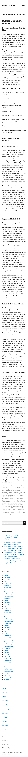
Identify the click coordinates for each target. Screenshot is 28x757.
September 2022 (8, 671)
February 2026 (8, 585)
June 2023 (7, 652)
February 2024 (8, 635)
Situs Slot (5, 737)
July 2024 (6, 625)
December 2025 (8, 590)
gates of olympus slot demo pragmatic (11, 500)
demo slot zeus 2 (9, 498)
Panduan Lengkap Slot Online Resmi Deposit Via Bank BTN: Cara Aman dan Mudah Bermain (14, 538)
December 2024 (8, 615)
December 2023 (8, 640)
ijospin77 (5, 696)
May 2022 (6, 673)
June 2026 (7, 577)
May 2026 (7, 579)
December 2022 (8, 665)
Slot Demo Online (16, 485)
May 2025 (6, 604)
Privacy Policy (6, 748)
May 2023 (6, 654)
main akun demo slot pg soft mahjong (15, 504)
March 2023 (7, 658)
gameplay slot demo (18, 498)
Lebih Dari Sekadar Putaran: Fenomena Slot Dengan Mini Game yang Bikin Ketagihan (14, 561)
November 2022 (8, 667)
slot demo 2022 (9, 507)
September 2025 (8, 596)
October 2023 (8, 644)
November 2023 (8, 642)
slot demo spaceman (16, 512)
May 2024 (6, 629)
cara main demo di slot (15, 492)
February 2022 (8, 679)
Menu (23, 5)
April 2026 (7, 581)
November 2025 (8, 592)
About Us (5, 740)
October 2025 (8, 594)
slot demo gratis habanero (18, 509)
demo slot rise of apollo (10, 496)
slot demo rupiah (6, 512)
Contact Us (5, 744)
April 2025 (7, 606)
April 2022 (7, 675)
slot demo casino (17, 507)
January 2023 (7, 663)
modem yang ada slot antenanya (10, 506)
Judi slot (4, 730)
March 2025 (7, 608)
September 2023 (8, 646)
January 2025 (7, 612)
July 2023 (6, 650)
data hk (4, 692)
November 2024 (8, 617)
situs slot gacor (6, 709)
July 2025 (6, 600)
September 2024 (8, 621)
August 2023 (7, 648)
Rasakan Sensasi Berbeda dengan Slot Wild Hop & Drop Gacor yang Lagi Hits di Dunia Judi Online (13, 548)
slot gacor (5, 713)
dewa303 (4, 717)
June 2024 (7, 627)
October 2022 (8, 669)
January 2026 (8, 587)
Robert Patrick (8, 5)
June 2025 (7, 602)
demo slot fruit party (19, 493)
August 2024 (7, 623)
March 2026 (7, 583)
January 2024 (7, 638)
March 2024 (7, 633)
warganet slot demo (16, 514)
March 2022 (7, 677)
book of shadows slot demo (12, 490)
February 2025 (8, 610)
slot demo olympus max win (19, 511)
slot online (5, 700)
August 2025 (7, 598)
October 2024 (8, 619)
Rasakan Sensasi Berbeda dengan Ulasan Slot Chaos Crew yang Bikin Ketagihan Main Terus (14, 554)
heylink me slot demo (12, 503)
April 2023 (7, 656)
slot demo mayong (6, 511)
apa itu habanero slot (13, 489)
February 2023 (8, 660)
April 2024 (7, 631)
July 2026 (6, 575)
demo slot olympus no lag (8, 495)
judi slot (4, 688)
